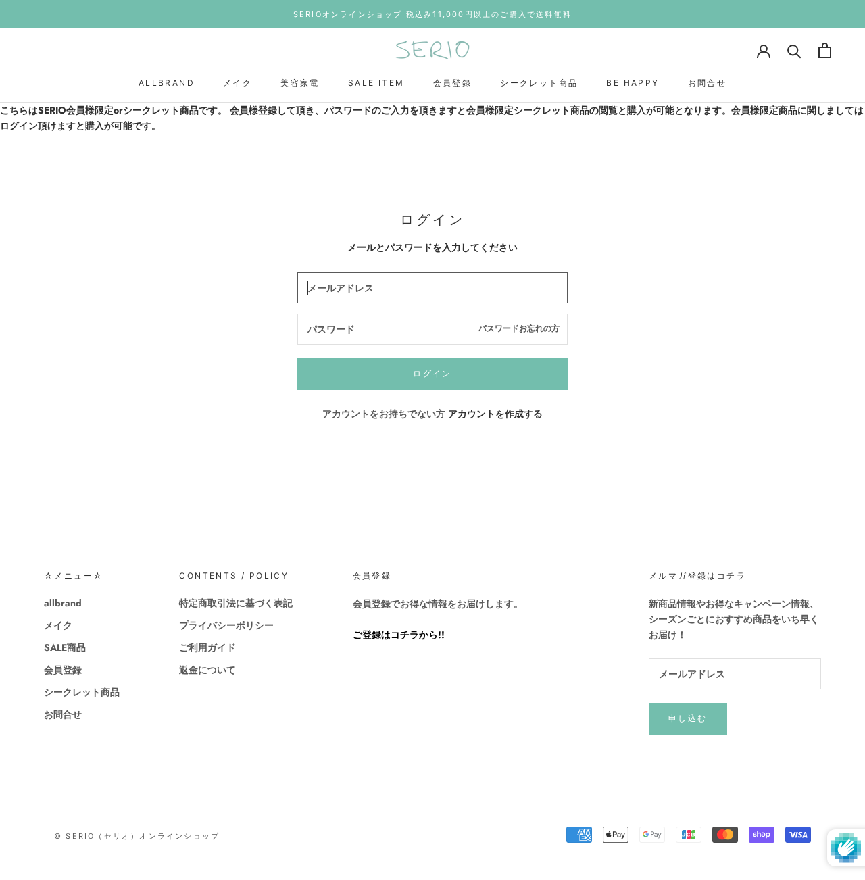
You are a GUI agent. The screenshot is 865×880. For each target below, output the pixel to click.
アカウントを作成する (495, 413)
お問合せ (707, 83)
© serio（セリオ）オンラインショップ (137, 836)
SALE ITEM (376, 83)
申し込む (688, 718)
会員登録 (452, 83)
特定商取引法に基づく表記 (236, 603)
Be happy (632, 83)
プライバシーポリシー (226, 625)
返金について (207, 670)
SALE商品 (65, 647)
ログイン (432, 373)
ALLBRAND (167, 83)
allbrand (63, 603)
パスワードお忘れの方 (519, 328)
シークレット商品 (539, 83)
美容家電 (300, 83)
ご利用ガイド (207, 647)
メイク (237, 83)
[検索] (794, 50)
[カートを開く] (824, 50)
